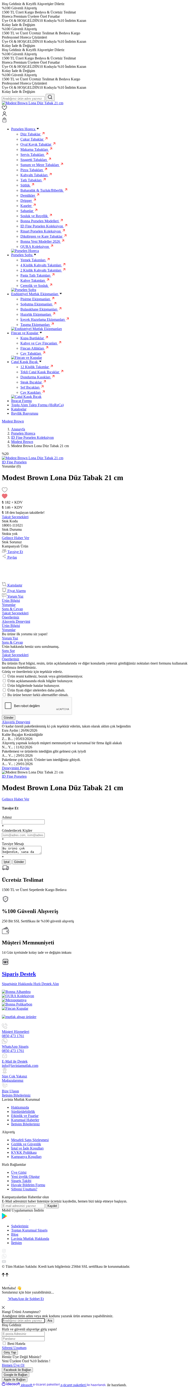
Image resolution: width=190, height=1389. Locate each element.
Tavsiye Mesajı (13, 844)
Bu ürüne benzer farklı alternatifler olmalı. (38, 695)
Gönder (8, 717)
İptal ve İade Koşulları (27, 1148)
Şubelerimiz (19, 1226)
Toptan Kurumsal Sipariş (29, 1230)
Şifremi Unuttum (14, 1348)
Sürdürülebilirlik (23, 1112)
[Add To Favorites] (95, 493)
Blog (14, 1234)
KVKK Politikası (24, 1152)
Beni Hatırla (16, 1344)
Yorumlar (9, 605)
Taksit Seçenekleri (15, 613)
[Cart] (95, 120)
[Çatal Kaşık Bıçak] (26, 397)
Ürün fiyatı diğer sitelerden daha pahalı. (36, 690)
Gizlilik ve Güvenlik (26, 1144)
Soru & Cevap (12, 609)
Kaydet (52, 1206)
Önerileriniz (10, 617)
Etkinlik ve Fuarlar (24, 1116)
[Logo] (32, 103)
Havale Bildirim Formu (28, 1185)
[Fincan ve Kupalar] (26, 358)
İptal (7, 862)
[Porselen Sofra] (23, 290)
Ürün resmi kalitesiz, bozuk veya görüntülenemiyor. (45, 676)
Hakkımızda (20, 1107)
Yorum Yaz (10, 638)
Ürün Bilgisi (11, 601)
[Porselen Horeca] (25, 251)
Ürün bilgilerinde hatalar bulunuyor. (33, 686)
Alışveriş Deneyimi (16, 621)
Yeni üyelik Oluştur (25, 1177)
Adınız (7, 817)
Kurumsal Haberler (25, 1120)
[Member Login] (95, 114)
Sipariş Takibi (21, 1181)
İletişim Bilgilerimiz (25, 1124)
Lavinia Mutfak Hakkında (30, 1239)
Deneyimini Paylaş (15, 768)
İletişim (16, 1243)
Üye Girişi (18, 1172)
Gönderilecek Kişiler (17, 830)
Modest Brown (13, 421)
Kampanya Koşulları (26, 1157)
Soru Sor (8, 651)
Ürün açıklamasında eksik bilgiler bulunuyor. (40, 681)
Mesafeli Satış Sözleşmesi (30, 1140)
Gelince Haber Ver (15, 538)
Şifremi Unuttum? (24, 1189)
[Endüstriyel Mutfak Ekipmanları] (36, 329)
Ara (50, 1320)
